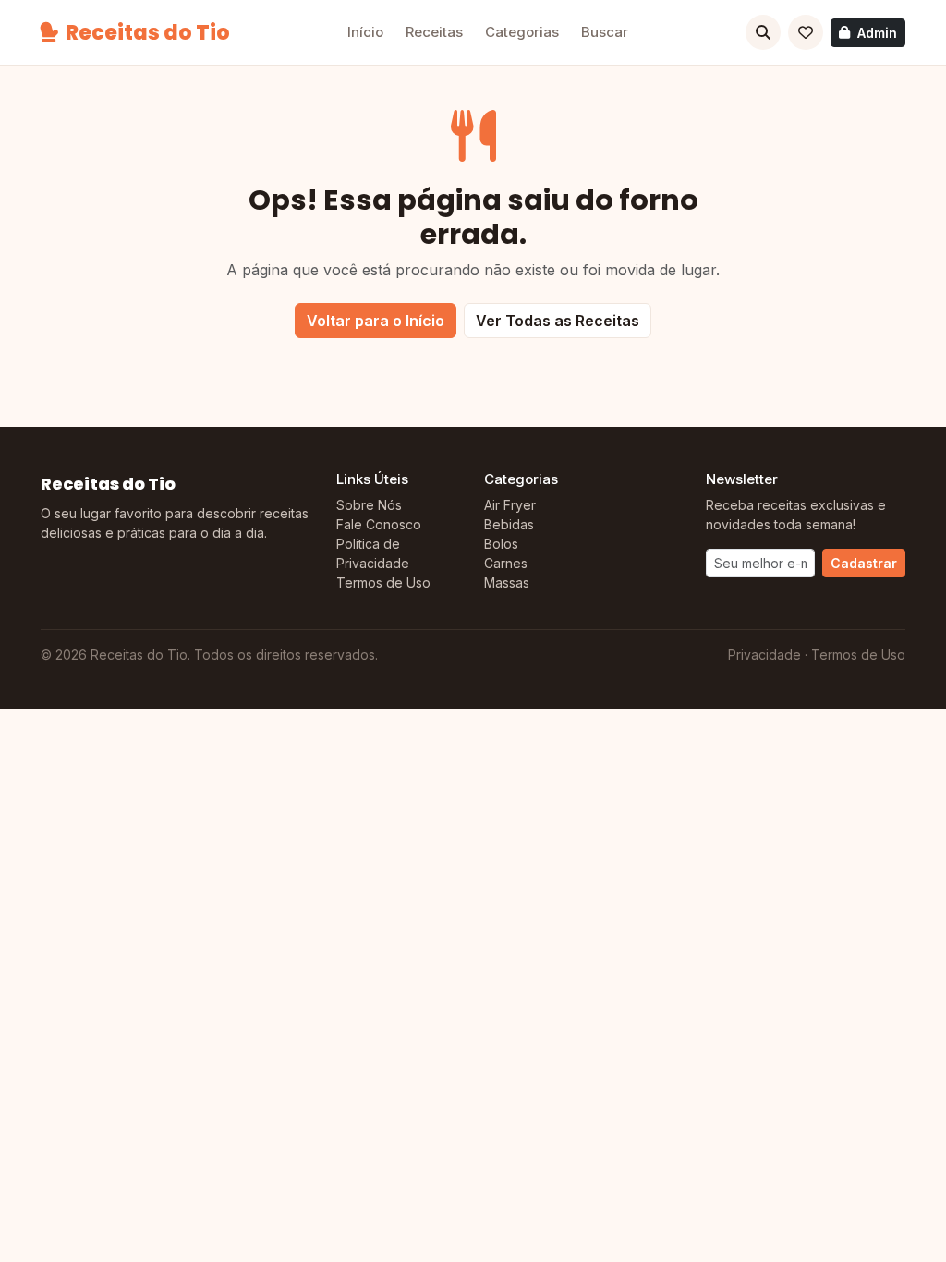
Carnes (506, 563)
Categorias (522, 32)
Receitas (434, 32)
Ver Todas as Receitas (557, 320)
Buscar (604, 32)
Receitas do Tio (148, 32)
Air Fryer (510, 505)
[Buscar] (763, 32)
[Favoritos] (805, 32)
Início (365, 32)
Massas (506, 582)
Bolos (501, 544)
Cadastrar (864, 563)
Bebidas (509, 524)
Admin (877, 33)
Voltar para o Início (375, 320)
